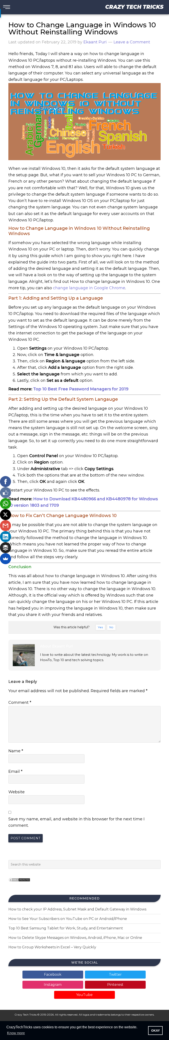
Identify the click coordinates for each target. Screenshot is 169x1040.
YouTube (84, 995)
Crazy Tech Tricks (134, 7)
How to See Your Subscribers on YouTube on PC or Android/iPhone (67, 919)
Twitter (115, 974)
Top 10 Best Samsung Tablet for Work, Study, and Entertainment (65, 928)
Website (16, 792)
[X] (5, 514)
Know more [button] (16, 1033)
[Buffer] (5, 547)
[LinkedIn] (5, 536)
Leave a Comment (132, 42)
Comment (19, 702)
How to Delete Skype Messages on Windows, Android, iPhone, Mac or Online (75, 938)
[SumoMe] (5, 558)
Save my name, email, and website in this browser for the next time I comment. (76, 822)
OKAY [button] (155, 1030)
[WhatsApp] (5, 503)
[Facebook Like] (5, 492)
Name (15, 751)
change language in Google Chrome (89, 287)
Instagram (53, 985)
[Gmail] (5, 525)
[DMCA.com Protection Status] (19, 883)
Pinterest (115, 985)
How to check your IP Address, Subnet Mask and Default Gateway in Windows (77, 909)
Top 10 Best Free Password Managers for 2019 (81, 389)
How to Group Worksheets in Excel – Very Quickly (52, 947)
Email (15, 771)
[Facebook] (5, 481)
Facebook (52, 974)
